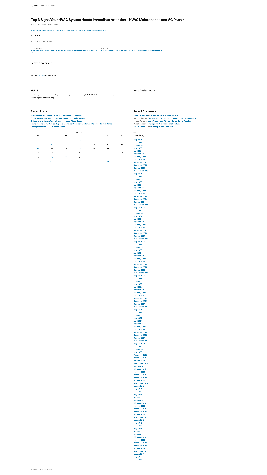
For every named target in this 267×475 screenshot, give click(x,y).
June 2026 (138, 145)
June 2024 (138, 213)
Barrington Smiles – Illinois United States (48, 127)
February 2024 (140, 225)
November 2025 (140, 165)
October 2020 (139, 338)
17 (80, 148)
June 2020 (138, 349)
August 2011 (139, 454)
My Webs (34, 6)
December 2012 (140, 409)
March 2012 (138, 434)
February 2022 (140, 293)
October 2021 (139, 304)
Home (50, 41)
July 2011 (137, 457)
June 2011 (138, 460)
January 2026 (139, 159)
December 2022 (140, 264)
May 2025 (138, 182)
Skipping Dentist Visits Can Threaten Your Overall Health (172, 118)
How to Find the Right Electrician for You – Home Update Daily (57, 115)
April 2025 (138, 185)
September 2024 (141, 205)
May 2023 (138, 250)
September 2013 (141, 383)
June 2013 (138, 392)
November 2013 (140, 378)
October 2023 (139, 236)
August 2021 (139, 310)
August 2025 (139, 174)
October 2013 (139, 380)
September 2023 (141, 239)
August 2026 (139, 140)
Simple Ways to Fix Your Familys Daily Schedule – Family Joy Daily (58, 118)
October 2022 (139, 270)
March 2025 (139, 188)
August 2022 (139, 276)
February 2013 (140, 403)
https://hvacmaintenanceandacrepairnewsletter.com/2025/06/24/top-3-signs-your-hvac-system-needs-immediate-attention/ (68, 30)
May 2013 (138, 395)
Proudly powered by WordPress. (44, 469)
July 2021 (138, 312)
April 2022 (138, 287)
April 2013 (138, 397)
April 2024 (138, 219)
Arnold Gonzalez (140, 127)
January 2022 (139, 295)
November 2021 (140, 301)
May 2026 (138, 148)
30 (66, 157)
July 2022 (138, 278)
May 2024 (138, 216)
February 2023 (140, 259)
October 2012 (139, 414)
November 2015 (140, 358)
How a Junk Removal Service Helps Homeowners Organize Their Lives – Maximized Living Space (71, 124)
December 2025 (140, 162)
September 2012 (141, 417)
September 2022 (141, 273)
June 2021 (138, 315)
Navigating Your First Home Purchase (164, 124)
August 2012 (139, 420)
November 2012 (140, 412)
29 (52, 157)
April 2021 (138, 321)
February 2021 (140, 327)
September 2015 (141, 363)
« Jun (50, 161)
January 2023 (139, 261)
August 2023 (139, 242)
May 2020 (138, 352)
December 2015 (140, 355)
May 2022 (138, 284)
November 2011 (140, 446)
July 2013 (138, 389)
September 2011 (140, 451)
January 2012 (139, 440)
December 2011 (140, 443)
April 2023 (138, 253)
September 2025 (141, 171)
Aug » (109, 161)
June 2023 (138, 247)
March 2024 (139, 222)
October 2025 (139, 168)
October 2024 (139, 202)
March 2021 (138, 324)
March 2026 (139, 154)
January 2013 (139, 406)
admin (34, 24)
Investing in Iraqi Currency (161, 127)
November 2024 (140, 199)
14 (38, 148)
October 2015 (139, 361)
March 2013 (138, 400)
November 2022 (140, 267)
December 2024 (140, 196)
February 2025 (140, 191)
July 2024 (138, 210)
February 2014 (140, 369)
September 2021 (141, 307)
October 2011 (139, 448)
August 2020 (139, 344)
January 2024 (139, 227)
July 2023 (138, 244)
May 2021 (138, 318)
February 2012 (140, 437)
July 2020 (138, 346)
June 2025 (138, 179)
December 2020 (140, 332)
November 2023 (140, 233)
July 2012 (138, 423)
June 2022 (138, 281)
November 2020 (140, 335)
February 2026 (140, 157)
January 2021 (139, 329)
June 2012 (138, 426)
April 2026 (138, 151)
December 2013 (140, 375)
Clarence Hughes (141, 115)
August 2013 (139, 386)
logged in (42, 75)
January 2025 (139, 193)
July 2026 (138, 142)
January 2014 (139, 372)
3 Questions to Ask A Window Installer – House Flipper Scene (56, 121)
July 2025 (138, 176)
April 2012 (138, 431)
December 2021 (140, 298)
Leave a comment (53, 24)
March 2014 (139, 366)
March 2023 (139, 256)
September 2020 (141, 341)
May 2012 (138, 429)
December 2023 (140, 230)
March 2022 (139, 290)
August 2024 (139, 208)
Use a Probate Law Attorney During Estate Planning (169, 121)
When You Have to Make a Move (164, 115)
